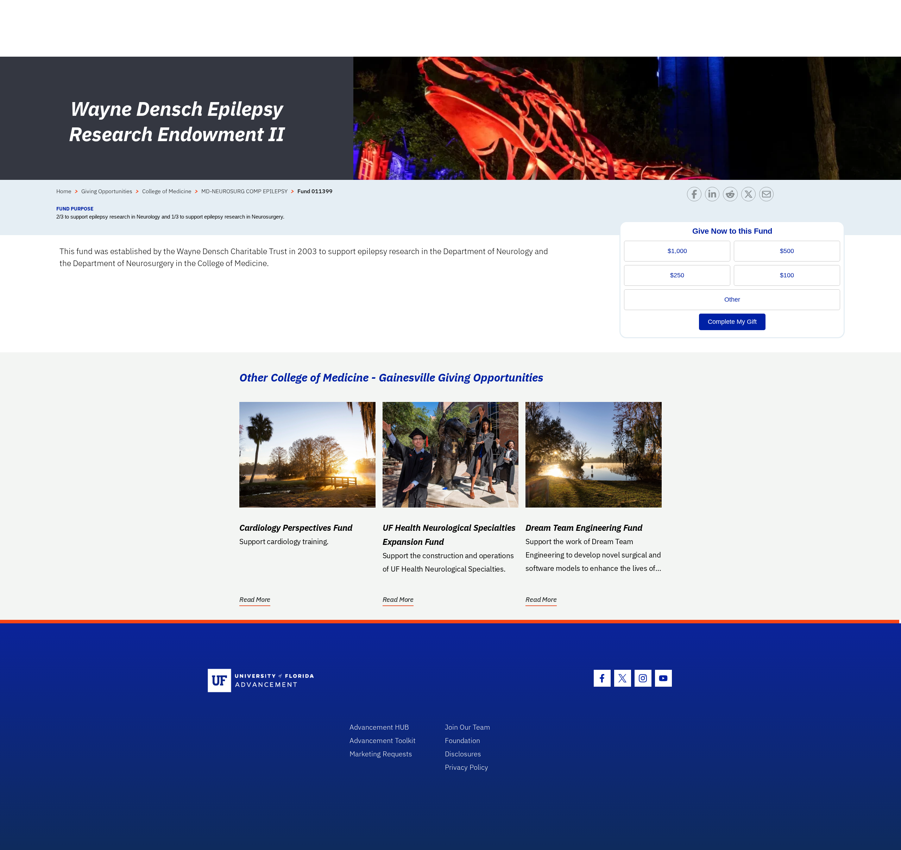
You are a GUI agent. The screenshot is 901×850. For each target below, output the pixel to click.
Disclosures (463, 753)
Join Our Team (467, 727)
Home (63, 191)
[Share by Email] (768, 196)
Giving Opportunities (106, 191)
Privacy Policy (466, 767)
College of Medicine (166, 191)
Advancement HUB (379, 727)
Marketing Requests (380, 753)
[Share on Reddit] (732, 196)
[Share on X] (750, 196)
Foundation (462, 740)
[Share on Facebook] (696, 196)
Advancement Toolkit (382, 740)
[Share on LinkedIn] (714, 196)
